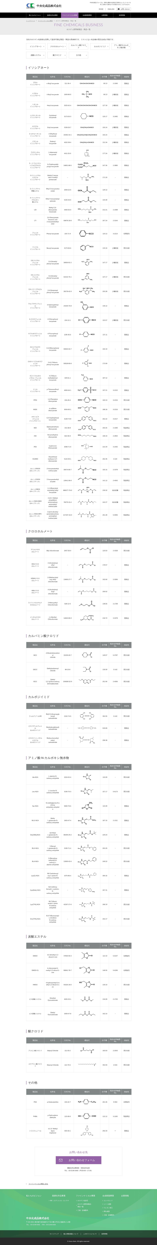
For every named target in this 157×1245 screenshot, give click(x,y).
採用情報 (122, 15)
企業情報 (105, 15)
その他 (78, 55)
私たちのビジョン (35, 15)
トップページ (30, 21)
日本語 (101, 9)
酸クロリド (57, 55)
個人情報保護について (70, 1234)
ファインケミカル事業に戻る (38, 1184)
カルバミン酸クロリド (78, 46)
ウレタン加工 (108, 1208)
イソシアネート (36, 46)
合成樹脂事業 (87, 15)
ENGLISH (111, 9)
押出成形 (107, 1211)
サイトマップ (54, 1234)
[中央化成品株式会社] (30, 8)
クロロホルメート (57, 46)
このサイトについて (90, 1234)
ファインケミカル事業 (69, 15)
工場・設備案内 (83, 1210)
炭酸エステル (36, 55)
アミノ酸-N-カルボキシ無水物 (121, 46)
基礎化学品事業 (52, 15)
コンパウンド (108, 1200)
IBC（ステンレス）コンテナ (59, 1200)
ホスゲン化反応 (83, 1200)
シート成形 (107, 1204)
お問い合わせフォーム (82, 1160)
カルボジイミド (100, 46)
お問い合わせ (125, 9)
